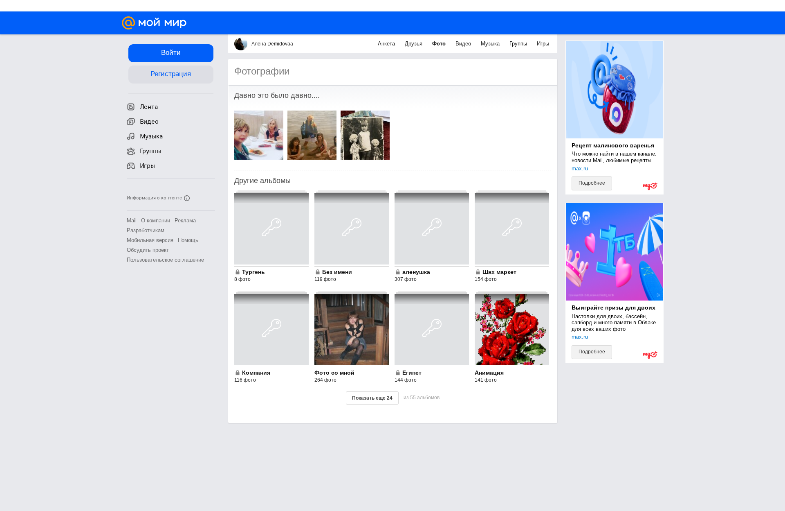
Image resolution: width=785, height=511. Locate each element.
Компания (256, 372)
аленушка (416, 272)
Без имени (337, 272)
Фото (439, 44)
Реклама (185, 220)
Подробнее (592, 183)
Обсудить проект (148, 250)
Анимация (489, 372)
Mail (132, 220)
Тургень (253, 272)
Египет (412, 372)
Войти (171, 53)
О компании (155, 220)
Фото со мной (334, 372)
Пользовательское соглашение (165, 260)
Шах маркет (499, 272)
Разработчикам (145, 230)
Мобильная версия (150, 240)
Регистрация (170, 74)
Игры (543, 44)
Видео (464, 44)
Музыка (491, 44)
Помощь (188, 240)
